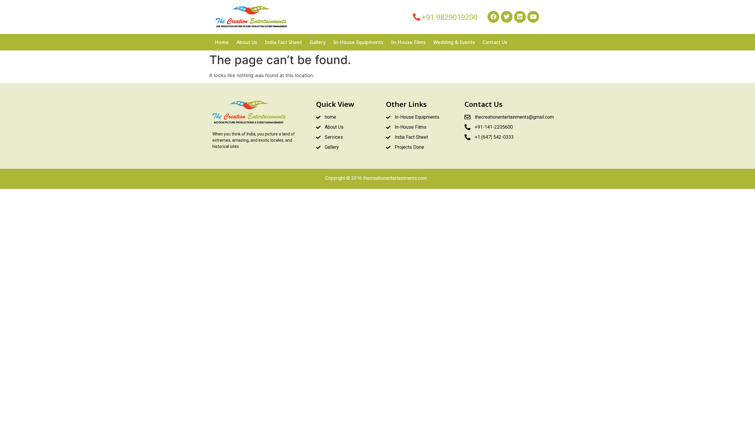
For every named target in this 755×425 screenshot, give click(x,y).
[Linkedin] (520, 17)
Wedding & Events (454, 42)
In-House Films (408, 42)
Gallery (318, 42)
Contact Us (494, 42)
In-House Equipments (358, 42)
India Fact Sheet (283, 42)
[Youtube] (533, 17)
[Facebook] (493, 17)
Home (222, 42)
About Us (247, 42)
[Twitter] (507, 17)
